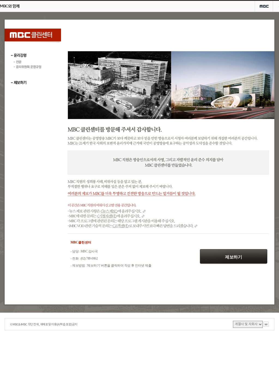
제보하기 (233, 257)
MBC (264, 6)
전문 (27, 62)
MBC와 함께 (9, 6)
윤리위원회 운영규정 (27, 67)
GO (266, 324)
